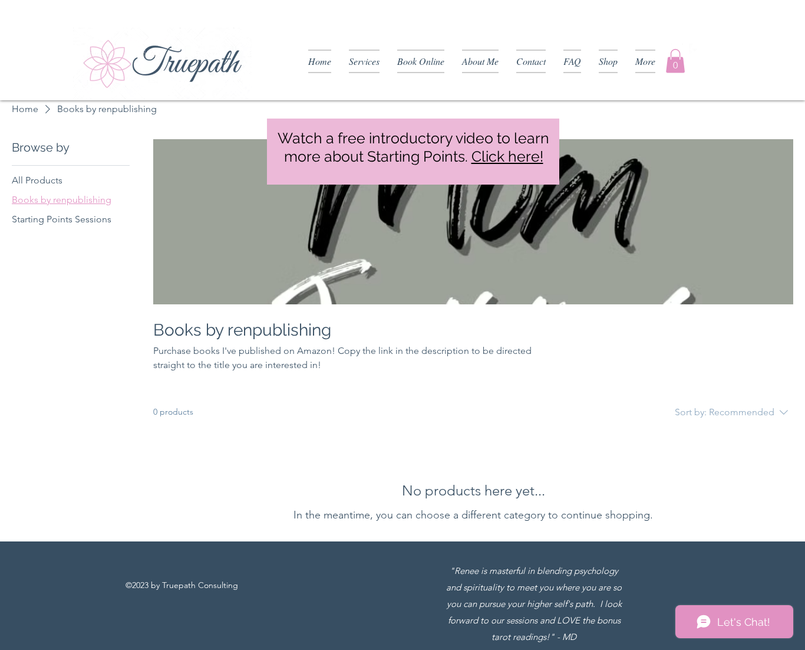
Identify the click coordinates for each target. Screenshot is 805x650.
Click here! (507, 156)
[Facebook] (695, 49)
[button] (675, 61)
